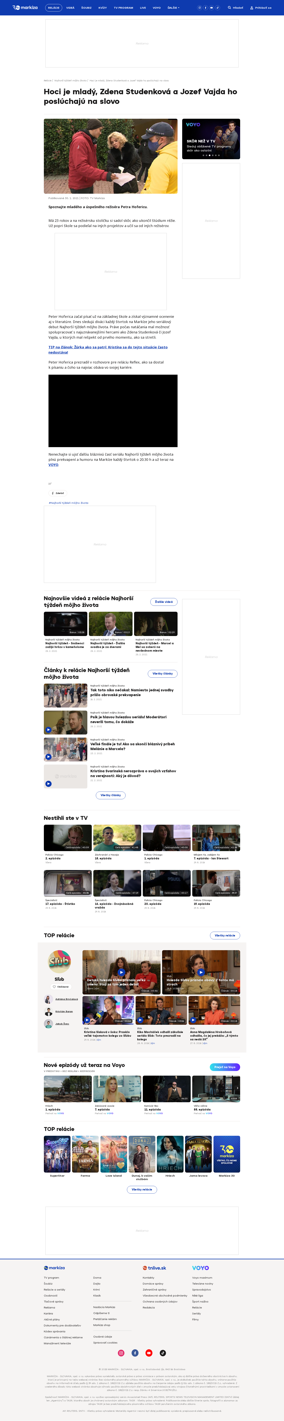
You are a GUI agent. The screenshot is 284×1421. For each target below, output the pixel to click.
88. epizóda (202, 1109)
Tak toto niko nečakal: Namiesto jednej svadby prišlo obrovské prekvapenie (131, 692)
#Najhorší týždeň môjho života (68, 503)
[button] (203, 155)
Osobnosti (50, 1295)
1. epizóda (151, 858)
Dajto (96, 1283)
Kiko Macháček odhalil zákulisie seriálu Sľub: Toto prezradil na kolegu (160, 1036)
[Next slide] (237, 1088)
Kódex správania (54, 1331)
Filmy (195, 1319)
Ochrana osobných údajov (160, 1301)
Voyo (157, 7)
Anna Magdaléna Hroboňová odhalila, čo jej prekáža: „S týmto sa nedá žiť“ (214, 1036)
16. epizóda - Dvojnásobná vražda (114, 906)
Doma (97, 1277)
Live (143, 7)
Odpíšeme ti (101, 1313)
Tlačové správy (53, 1301)
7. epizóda (102, 1109)
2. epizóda (52, 858)
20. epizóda (152, 904)
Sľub (89, 976)
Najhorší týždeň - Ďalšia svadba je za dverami (107, 645)
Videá (70, 7)
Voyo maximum (202, 1277)
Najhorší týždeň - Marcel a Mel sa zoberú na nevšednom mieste (155, 647)
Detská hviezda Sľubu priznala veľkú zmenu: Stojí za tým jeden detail (116, 982)
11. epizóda (152, 1109)
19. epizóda (202, 904)
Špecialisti (51, 900)
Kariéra (48, 1313)
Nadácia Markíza (104, 1307)
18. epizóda (103, 858)
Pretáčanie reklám (105, 1319)
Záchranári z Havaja (107, 854)
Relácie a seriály (54, 1289)
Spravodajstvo (201, 1289)
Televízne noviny (202, 1283)
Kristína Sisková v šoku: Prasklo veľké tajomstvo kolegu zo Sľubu (107, 1034)
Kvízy (103, 7)
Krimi (96, 1289)
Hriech (49, 1106)
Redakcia (149, 1307)
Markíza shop (101, 1325)
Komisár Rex (151, 1106)
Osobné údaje (102, 1336)
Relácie (53, 7)
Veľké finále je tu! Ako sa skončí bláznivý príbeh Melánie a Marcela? (132, 746)
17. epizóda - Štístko (60, 904)
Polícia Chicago (54, 854)
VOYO (53, 464)
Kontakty (148, 1277)
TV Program (123, 7)
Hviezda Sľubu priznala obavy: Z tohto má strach (200, 982)
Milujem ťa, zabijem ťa (207, 854)
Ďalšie (172, 7)
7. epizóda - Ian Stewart (211, 858)
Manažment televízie (57, 1343)
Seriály (196, 1313)
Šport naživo (200, 1301)
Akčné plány (52, 1319)
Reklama (49, 1307)
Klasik (97, 1295)
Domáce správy (153, 1283)
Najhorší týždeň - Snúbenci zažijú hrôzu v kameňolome (64, 645)
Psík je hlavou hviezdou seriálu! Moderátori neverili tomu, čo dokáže (128, 719)
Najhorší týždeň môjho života (70, 80)
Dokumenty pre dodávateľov (62, 1325)
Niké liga (197, 1295)
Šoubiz (86, 7)
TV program (51, 1277)
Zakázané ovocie (104, 1106)
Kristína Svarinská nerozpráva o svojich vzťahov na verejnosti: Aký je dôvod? (133, 773)
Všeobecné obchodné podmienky (165, 1295)
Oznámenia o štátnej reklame (63, 1337)
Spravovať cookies (105, 1342)
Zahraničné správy (154, 1289)
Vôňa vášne (200, 1106)
